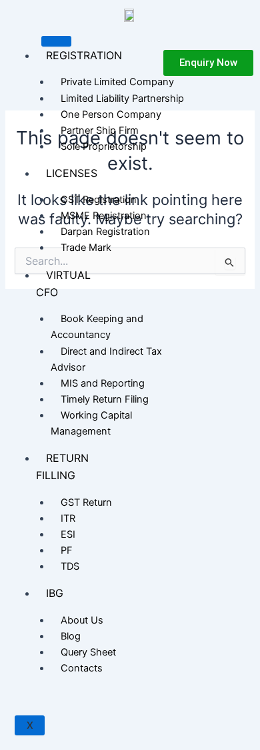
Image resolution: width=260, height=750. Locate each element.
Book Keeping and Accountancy (97, 327)
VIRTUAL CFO (63, 283)
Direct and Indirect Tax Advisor (106, 359)
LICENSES (71, 173)
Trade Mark (86, 248)
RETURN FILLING (62, 466)
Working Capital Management (91, 423)
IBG (54, 593)
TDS (70, 566)
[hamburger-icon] (56, 41)
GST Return (86, 502)
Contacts (82, 668)
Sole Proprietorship (104, 146)
